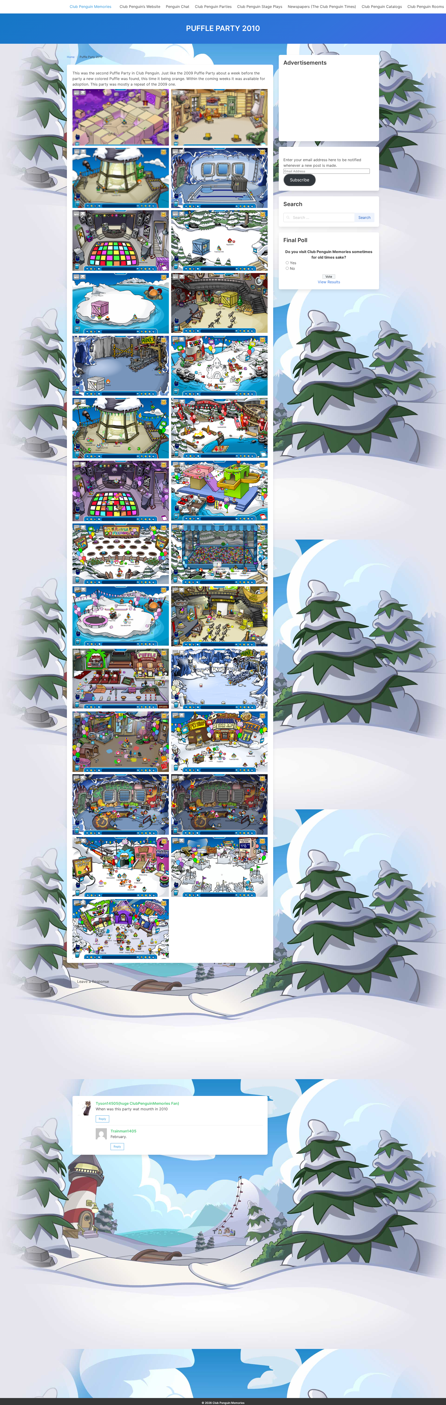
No (292, 268)
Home (71, 57)
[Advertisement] (328, 104)
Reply (102, 1119)
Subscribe (299, 179)
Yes (293, 262)
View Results (329, 282)
